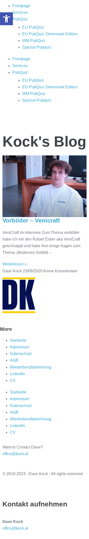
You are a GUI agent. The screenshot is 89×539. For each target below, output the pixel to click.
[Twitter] (8, 487)
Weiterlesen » (14, 264)
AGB (14, 360)
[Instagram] (22, 120)
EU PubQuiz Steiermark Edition (50, 34)
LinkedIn (17, 374)
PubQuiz (20, 19)
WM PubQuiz (33, 40)
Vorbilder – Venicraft (31, 220)
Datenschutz (21, 354)
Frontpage (21, 6)
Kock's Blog (44, 141)
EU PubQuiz (33, 27)
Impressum (19, 347)
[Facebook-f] (22, 487)
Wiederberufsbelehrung (30, 367)
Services (20, 12)
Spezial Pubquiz (36, 47)
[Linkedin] (35, 120)
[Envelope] (49, 120)
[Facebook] (8, 120)
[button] (6, 18)
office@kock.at (15, 454)
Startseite (18, 340)
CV (13, 380)
